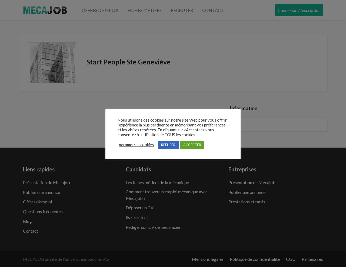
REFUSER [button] (168, 145)
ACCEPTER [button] (192, 145)
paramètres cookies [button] (136, 144)
